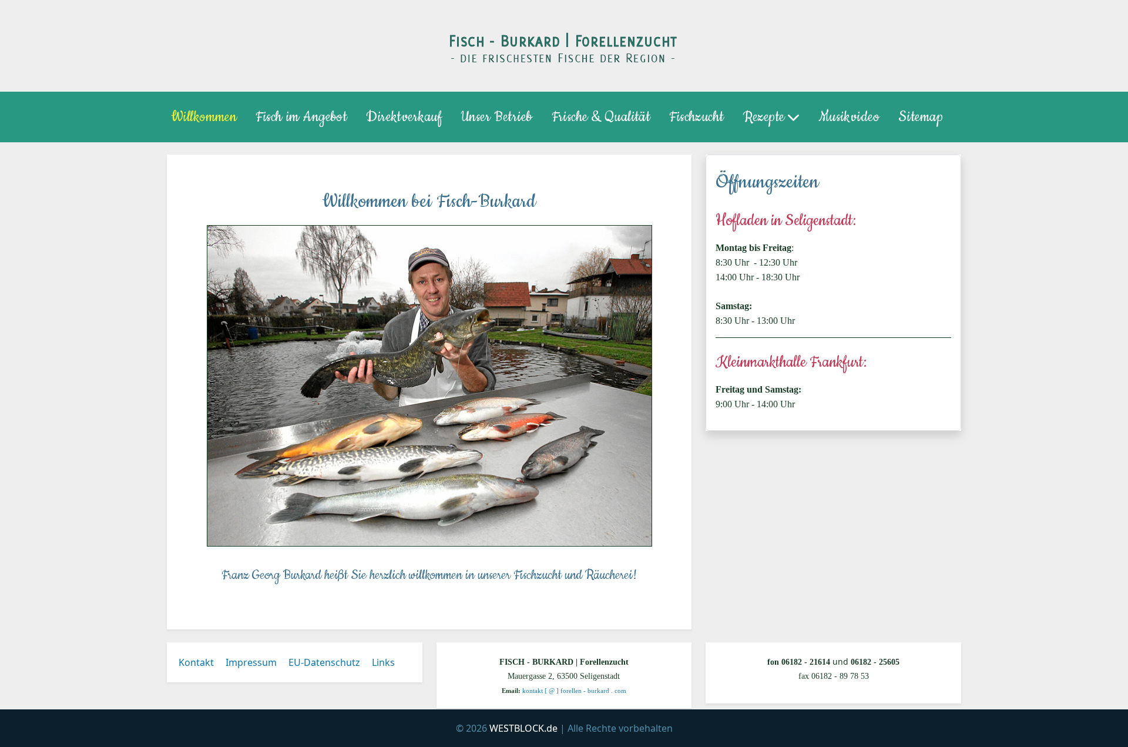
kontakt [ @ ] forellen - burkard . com (574, 691)
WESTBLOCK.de (523, 728)
